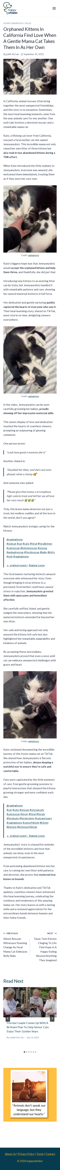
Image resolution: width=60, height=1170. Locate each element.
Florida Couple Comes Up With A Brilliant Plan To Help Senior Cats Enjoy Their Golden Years (28, 1027)
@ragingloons (15, 539)
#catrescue (13, 548)
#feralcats (13, 818)
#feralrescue (31, 552)
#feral (33, 543)
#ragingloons (21, 556)
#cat (19, 543)
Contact (50, 1154)
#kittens (12, 826)
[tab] (24, 1052)
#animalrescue (15, 552)
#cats (26, 543)
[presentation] (30, 1002)
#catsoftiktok (31, 822)
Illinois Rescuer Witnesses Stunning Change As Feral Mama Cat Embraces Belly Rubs (15, 944)
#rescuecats (37, 809)
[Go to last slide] (8, 1018)
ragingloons (33, 255)
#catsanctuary (43, 818)
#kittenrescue (28, 548)
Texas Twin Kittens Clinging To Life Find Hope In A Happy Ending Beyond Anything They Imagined (45, 947)
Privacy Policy (26, 1154)
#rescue (42, 548)
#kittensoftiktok (27, 826)
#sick (10, 556)
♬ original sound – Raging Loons (26, 565)
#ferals (40, 814)
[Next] (52, 1018)
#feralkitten (45, 543)
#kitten (44, 822)
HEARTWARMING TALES (17, 23)
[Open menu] (54, 8)
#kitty (51, 552)
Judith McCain (12, 54)
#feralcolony (26, 818)
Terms (40, 1154)
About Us (10, 1154)
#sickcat (11, 543)
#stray (24, 814)
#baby (43, 552)
